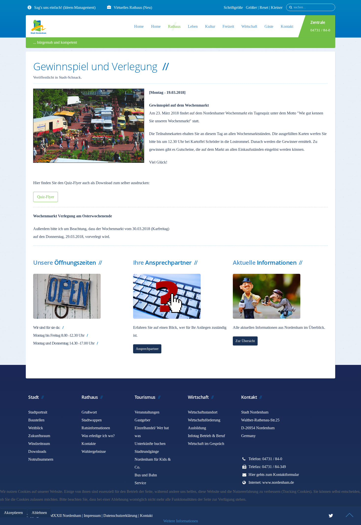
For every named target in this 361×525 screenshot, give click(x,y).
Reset (264, 7)
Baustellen (36, 420)
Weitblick (35, 428)
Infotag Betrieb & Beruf (206, 436)
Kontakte (89, 444)
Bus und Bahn (146, 475)
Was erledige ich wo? (98, 436)
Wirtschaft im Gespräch (206, 444)
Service (140, 483)
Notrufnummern (40, 459)
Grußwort (89, 412)
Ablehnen (39, 513)
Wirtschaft (249, 26)
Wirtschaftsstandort (202, 412)
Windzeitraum (39, 444)
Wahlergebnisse (94, 451)
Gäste (268, 26)
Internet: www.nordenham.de (271, 482)
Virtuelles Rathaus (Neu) (133, 7)
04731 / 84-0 (320, 30)
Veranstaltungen (147, 412)
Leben (193, 26)
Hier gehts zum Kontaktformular (274, 474)
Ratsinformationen (96, 428)
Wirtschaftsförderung (204, 420)
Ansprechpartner (147, 349)
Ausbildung (197, 428)
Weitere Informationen (180, 521)
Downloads (37, 451)
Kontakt (287, 26)
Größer (251, 7)
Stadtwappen (92, 420)
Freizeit (228, 26)
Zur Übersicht (245, 341)
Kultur (210, 26)
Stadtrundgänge (147, 451)
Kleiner (276, 7)
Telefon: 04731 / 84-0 (265, 459)
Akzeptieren (13, 513)
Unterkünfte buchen (150, 444)
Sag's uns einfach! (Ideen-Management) (65, 7)
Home (139, 26)
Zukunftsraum (39, 436)
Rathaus (174, 26)
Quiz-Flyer (45, 197)
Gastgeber (142, 420)
